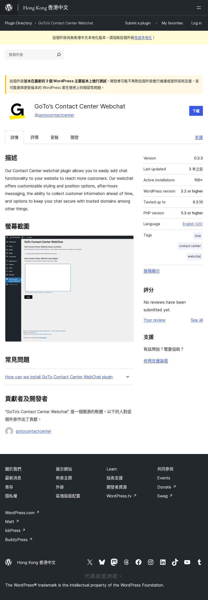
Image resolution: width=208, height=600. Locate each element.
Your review (154, 319)
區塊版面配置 (68, 495)
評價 (34, 137)
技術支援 (115, 477)
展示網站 (64, 469)
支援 (199, 137)
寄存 (9, 487)
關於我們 (13, 469)
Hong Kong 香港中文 (36, 562)
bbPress (15, 530)
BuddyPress (19, 539)
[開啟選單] (200, 7)
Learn (112, 469)
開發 (75, 137)
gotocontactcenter (56, 115)
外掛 (60, 487)
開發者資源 (117, 487)
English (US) (193, 224)
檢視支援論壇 (156, 360)
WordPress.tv (122, 495)
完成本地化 (143, 37)
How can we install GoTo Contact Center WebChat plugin (59, 377)
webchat (194, 256)
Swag (165, 495)
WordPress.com (22, 512)
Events (163, 477)
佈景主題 (64, 477)
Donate (166, 487)
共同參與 (165, 469)
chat (198, 236)
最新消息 (13, 477)
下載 (196, 111)
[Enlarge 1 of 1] (126, 242)
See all (197, 319)
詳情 (14, 137)
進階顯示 (152, 270)
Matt (12, 521)
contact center (190, 246)
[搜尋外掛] (59, 55)
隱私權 (11, 495)
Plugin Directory (18, 23)
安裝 (54, 137)
